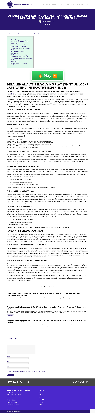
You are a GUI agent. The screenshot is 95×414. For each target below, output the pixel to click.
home (8, 33)
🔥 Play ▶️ (47, 75)
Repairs (60, 4)
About (72, 4)
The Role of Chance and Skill (18, 46)
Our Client (66, 4)
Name (8, 356)
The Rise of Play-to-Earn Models (20, 56)
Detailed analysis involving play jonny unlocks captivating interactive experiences (21, 41)
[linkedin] (49, 24)
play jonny (14, 93)
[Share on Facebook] (45, 24)
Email (8, 361)
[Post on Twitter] (47, 24)
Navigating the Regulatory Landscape (21, 58)
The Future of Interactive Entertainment (17, 60)
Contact (77, 4)
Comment (9, 344)
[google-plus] (48, 24)
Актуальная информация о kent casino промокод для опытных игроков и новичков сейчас (46, 308)
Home (42, 4)
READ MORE (10, 302)
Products (48, 4)
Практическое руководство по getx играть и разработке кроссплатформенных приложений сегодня (43, 294)
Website (8, 366)
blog (17, 33)
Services (54, 4)
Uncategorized (13, 33)
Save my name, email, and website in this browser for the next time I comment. (27, 371)
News (82, 4)
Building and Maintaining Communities (18, 52)
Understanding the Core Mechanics (20, 45)
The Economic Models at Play (19, 55)
